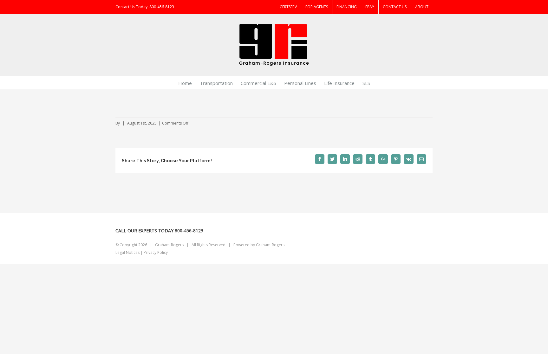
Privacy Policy (156, 252)
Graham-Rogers (270, 245)
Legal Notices (127, 252)
